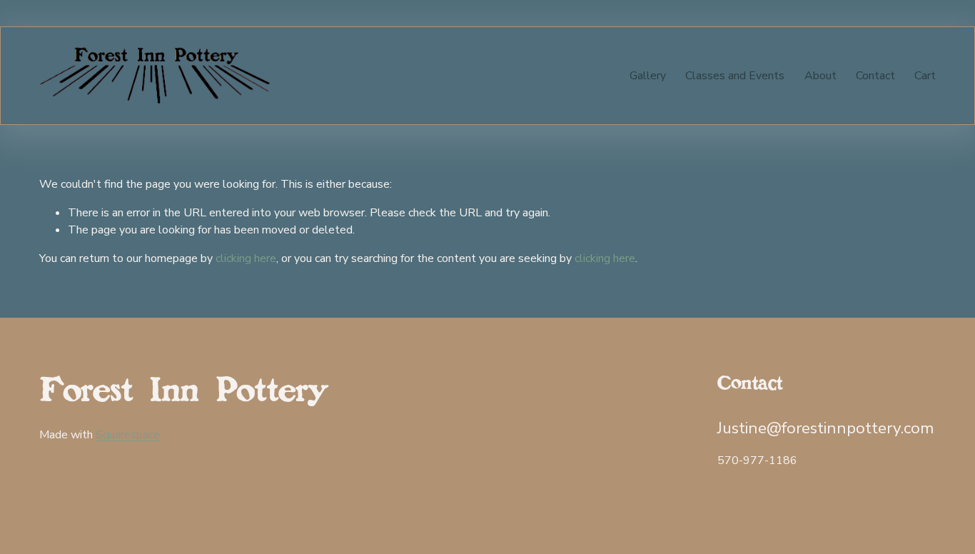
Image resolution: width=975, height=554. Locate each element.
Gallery (648, 76)
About (820, 76)
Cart (925, 76)
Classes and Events (734, 76)
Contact (875, 76)
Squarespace (128, 435)
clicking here (246, 258)
